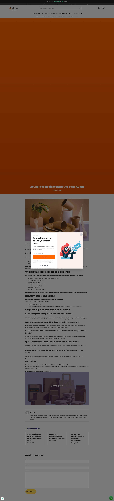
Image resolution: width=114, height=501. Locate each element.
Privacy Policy (44, 261)
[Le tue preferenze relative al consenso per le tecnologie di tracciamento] (2, 498)
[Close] (81, 234)
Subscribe (44, 257)
